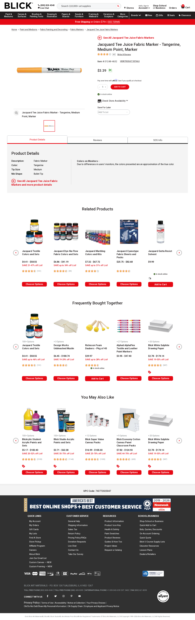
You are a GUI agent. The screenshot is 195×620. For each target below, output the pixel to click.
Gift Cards (34, 529)
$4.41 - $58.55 (29, 261)
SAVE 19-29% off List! (64, 359)
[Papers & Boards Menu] (67, 18)
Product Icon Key (113, 525)
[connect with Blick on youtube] (79, 598)
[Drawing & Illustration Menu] (52, 18)
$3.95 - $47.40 (124, 356)
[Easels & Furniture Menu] (80, 18)
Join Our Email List (38, 558)
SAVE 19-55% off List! (158, 359)
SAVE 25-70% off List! (95, 453)
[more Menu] (122, 18)
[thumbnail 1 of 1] (49, 126)
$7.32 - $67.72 (92, 261)
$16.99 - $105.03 (93, 450)
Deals (172, 15)
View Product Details (130, 61)
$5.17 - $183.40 (30, 450)
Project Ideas (111, 546)
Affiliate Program (37, 546)
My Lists (33, 533)
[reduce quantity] (100, 87)
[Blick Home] (19, 5)
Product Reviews (112, 537)
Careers (33, 550)
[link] (43, 8)
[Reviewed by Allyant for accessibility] (163, 596)
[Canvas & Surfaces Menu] (22, 18)
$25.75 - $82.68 (125, 261)
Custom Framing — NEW (40, 566)
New (150, 15)
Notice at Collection (76, 603)
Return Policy (74, 533)
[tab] (37, 139)
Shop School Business (159, 7)
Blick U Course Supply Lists (152, 541)
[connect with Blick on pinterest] (71, 598)
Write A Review (124, 54)
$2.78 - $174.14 (156, 356)
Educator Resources (149, 546)
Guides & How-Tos (113, 541)
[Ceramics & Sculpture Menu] (108, 18)
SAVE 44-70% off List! (127, 453)
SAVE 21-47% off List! (32, 265)
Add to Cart (160, 284)
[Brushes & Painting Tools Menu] (36, 18)
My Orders (34, 525)
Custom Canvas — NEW (40, 562)
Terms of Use (47, 603)
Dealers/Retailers (148, 554)
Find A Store (35, 537)
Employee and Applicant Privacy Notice (101, 606)
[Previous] (16, 253)
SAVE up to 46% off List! (33, 359)
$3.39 (102, 71)
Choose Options (34, 284)
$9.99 (151, 261)
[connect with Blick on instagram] (63, 598)
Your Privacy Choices (96, 603)
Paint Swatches (112, 533)
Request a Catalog (113, 550)
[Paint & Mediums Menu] (10, 18)
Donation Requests (77, 541)
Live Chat (72, 546)
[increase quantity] (106, 87)
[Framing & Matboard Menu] (93, 18)
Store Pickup (35, 541)
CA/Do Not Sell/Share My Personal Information (45, 606)
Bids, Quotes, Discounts (151, 529)
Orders (173, 8)
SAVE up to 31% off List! (96, 265)
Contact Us (73, 550)
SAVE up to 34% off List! (65, 265)
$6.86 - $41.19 (61, 261)
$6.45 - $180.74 (62, 356)
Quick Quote (145, 537)
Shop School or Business (151, 521)
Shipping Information (78, 525)
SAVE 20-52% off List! (32, 453)
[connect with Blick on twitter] (55, 598)
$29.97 (88, 356)
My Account (35, 521)
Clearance (186, 15)
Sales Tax (72, 529)
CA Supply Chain (75, 606)
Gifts (161, 15)
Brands (134, 15)
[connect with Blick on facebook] (47, 598)
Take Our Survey (75, 554)
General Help (74, 521)
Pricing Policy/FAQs (77, 537)
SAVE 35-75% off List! (64, 453)
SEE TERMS (114, 21)
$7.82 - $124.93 (125, 450)
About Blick (34, 554)
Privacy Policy (32, 602)
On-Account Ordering (149, 533)
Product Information (114, 521)
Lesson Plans (146, 550)
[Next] (179, 253)
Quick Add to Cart (148, 525)
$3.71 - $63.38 (61, 450)
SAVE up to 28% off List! (96, 359)
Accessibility (60, 603)
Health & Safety (112, 529)
